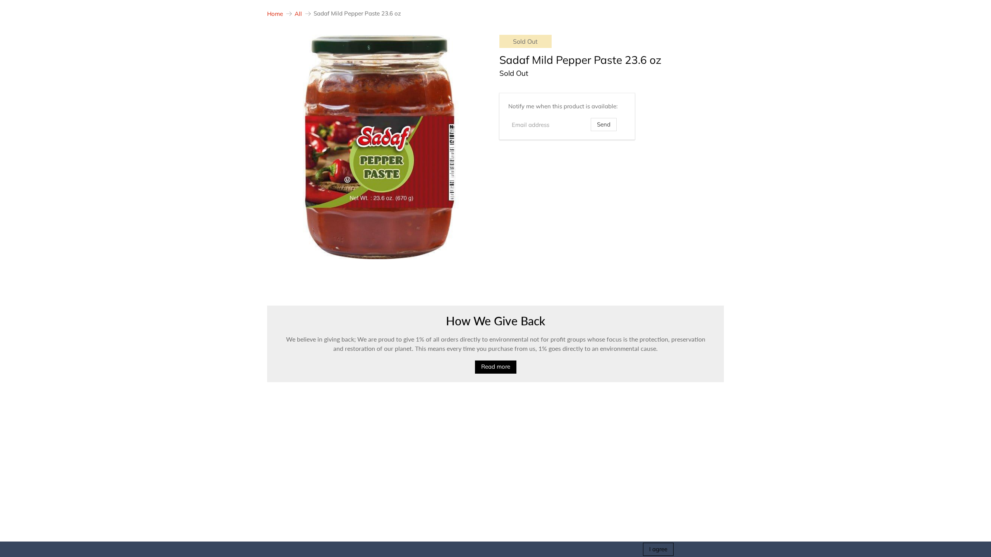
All (298, 14)
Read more (495, 366)
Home (275, 14)
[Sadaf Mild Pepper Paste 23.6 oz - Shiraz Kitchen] (379, 147)
